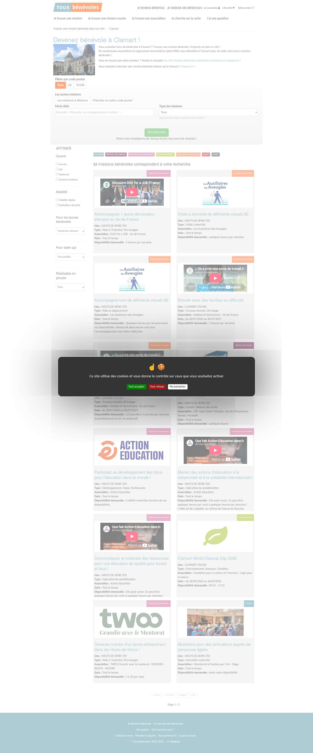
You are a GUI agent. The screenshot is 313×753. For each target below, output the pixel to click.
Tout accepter (136, 386)
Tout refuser (157, 386)
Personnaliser (178, 386)
